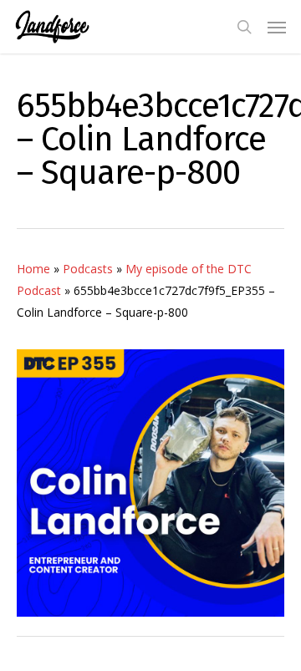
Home (33, 269)
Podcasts (88, 269)
